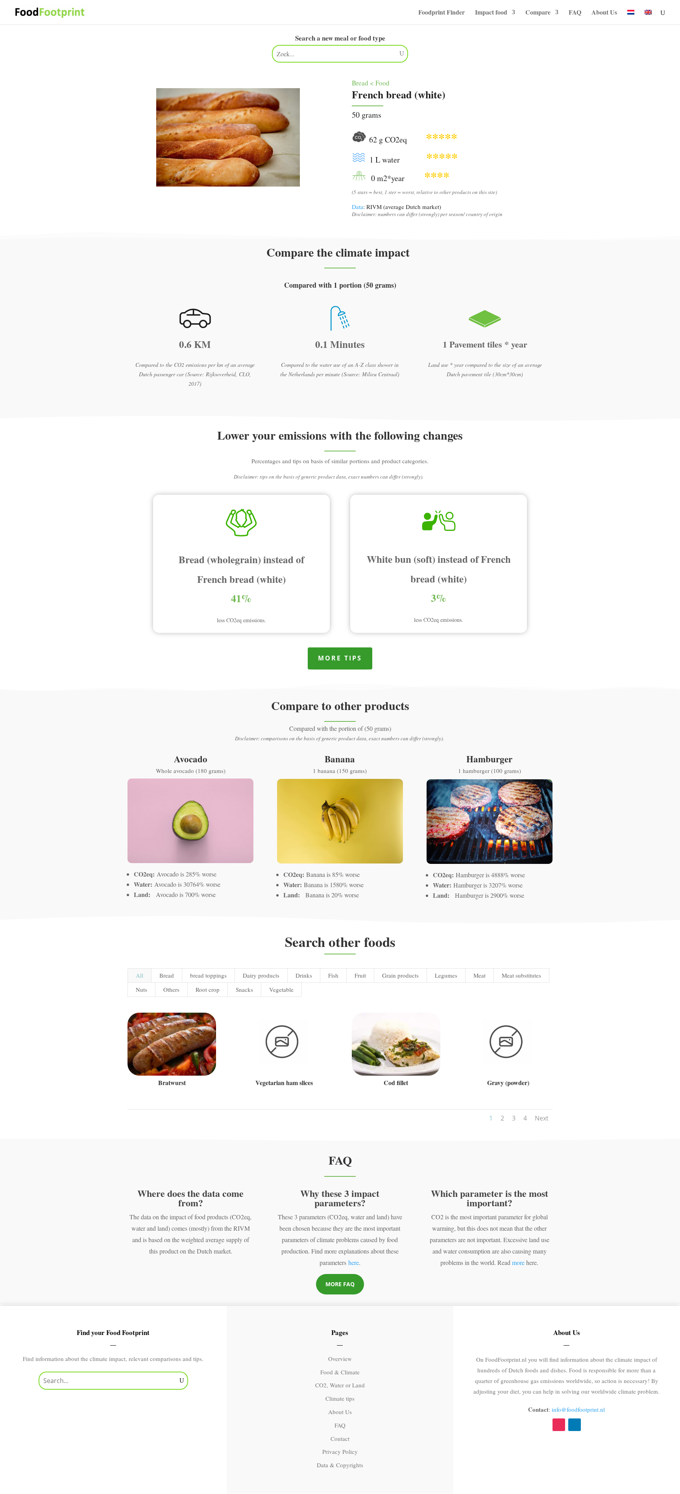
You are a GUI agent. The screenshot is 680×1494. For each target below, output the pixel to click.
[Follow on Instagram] (558, 1424)
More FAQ (340, 1284)
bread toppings (208, 975)
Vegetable (281, 989)
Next (542, 1118)
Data (357, 207)
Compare (538, 13)
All (139, 975)
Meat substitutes (521, 975)
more (518, 1262)
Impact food (491, 13)
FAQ (575, 13)
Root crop (208, 989)
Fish (333, 975)
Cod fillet (396, 1082)
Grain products (400, 975)
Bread (166, 975)
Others (171, 989)
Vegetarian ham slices (284, 1082)
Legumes (446, 975)
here (353, 1262)
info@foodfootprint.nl (578, 1409)
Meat (479, 975)
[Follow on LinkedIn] (574, 1424)
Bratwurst (172, 1082)
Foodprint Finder (441, 13)
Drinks (304, 975)
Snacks (244, 989)
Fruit (360, 975)
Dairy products (261, 975)
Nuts (141, 989)
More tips (340, 658)
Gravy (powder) (508, 1082)
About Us (604, 13)
